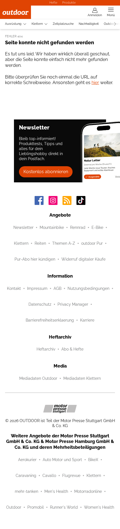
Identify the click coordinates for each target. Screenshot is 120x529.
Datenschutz (39, 304)
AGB (57, 288)
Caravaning (26, 475)
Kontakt (14, 288)
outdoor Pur (92, 243)
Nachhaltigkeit (89, 23)
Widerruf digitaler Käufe (83, 259)
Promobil (35, 507)
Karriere (87, 320)
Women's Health (99, 507)
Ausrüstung (13, 23)
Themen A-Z (63, 243)
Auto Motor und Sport (62, 459)
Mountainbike (52, 227)
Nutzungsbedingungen (88, 288)
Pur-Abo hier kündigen (35, 259)
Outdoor (13, 507)
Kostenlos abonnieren (45, 171)
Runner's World (64, 507)
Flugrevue (71, 475)
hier (95, 82)
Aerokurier (27, 459)
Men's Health (56, 491)
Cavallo (49, 475)
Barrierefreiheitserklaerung (50, 320)
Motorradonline (88, 491)
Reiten (40, 243)
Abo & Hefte (72, 349)
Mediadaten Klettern (82, 378)
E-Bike (97, 227)
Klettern (37, 23)
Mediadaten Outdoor (38, 378)
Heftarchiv (46, 349)
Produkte (69, 2)
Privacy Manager (72, 304)
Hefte (53, 2)
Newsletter (23, 227)
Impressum (37, 288)
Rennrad (77, 227)
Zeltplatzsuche (63, 23)
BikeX (93, 459)
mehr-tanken (26, 491)
